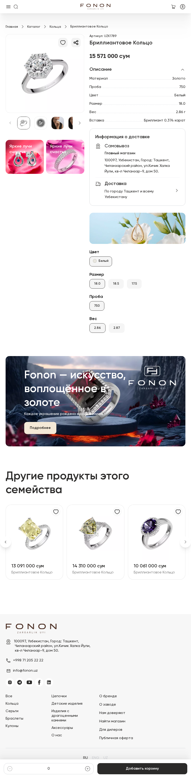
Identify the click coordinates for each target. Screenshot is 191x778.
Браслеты (14, 719)
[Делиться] (76, 42)
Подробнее (40, 428)
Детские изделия (66, 704)
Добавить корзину (142, 769)
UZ (105, 758)
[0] (173, 7)
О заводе (107, 705)
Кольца (55, 26)
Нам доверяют (112, 713)
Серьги (12, 711)
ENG (95, 758)
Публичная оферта (116, 738)
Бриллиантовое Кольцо (32, 572)
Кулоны (12, 726)
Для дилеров (110, 730)
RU (85, 758)
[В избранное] (63, 42)
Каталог (33, 26)
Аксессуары (62, 728)
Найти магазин (112, 721)
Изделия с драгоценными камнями (64, 715)
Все (9, 696)
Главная (12, 26)
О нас (56, 735)
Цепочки (59, 696)
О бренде (108, 696)
